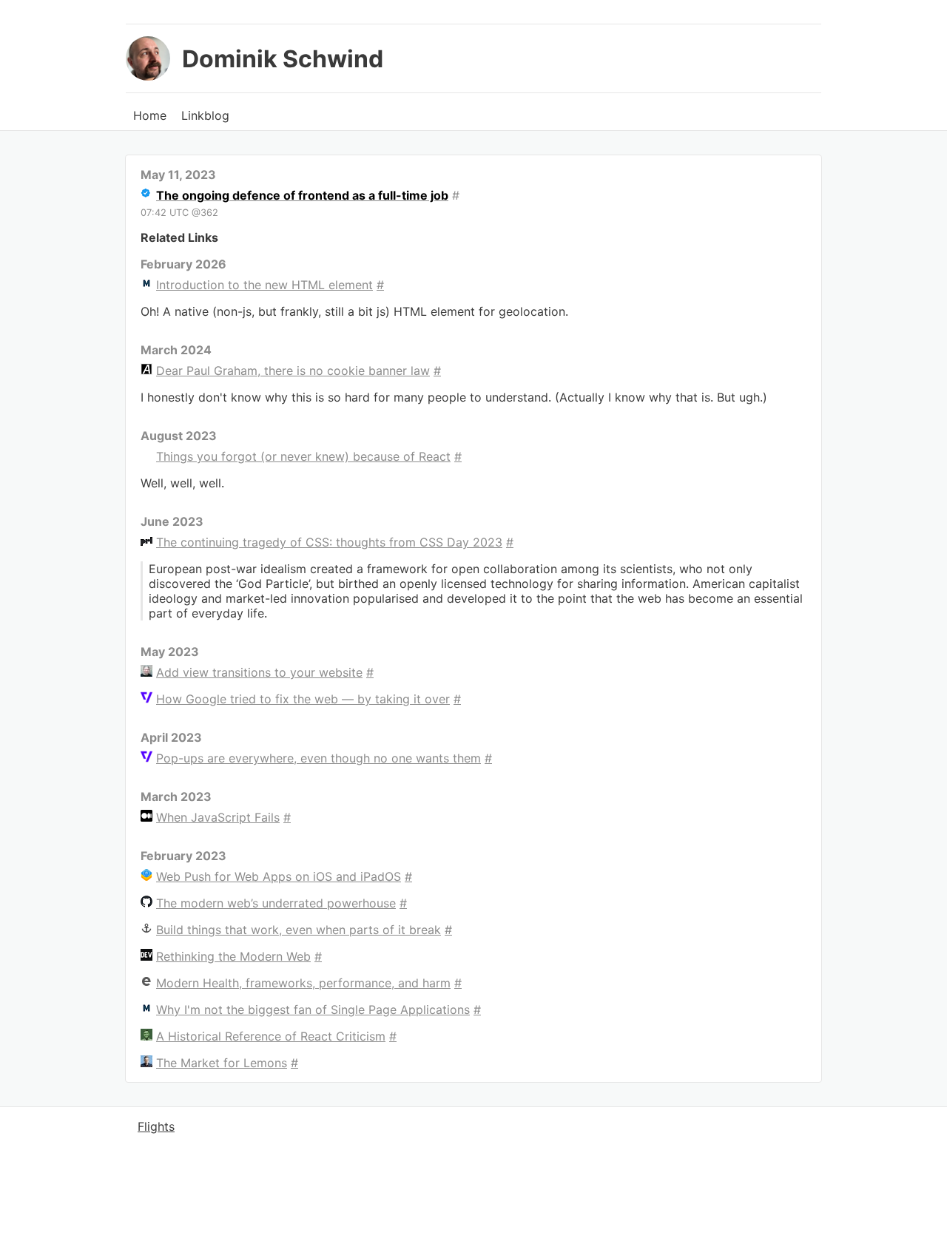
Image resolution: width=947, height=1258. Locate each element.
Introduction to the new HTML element (264, 284)
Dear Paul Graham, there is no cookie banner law (293, 370)
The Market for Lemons (221, 1062)
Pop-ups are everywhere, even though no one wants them (318, 758)
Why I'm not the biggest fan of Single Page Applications (313, 1009)
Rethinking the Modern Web (233, 956)
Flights (156, 1126)
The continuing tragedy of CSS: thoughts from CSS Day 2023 (329, 542)
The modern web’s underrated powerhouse (276, 903)
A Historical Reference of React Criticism (270, 1036)
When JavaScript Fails (218, 817)
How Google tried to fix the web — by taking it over (303, 698)
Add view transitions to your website (259, 672)
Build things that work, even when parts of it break (298, 929)
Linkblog (205, 115)
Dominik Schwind (282, 58)
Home (149, 115)
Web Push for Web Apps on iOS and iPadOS (278, 876)
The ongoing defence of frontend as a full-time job (302, 195)
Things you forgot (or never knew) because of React (303, 456)
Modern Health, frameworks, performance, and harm (303, 982)
